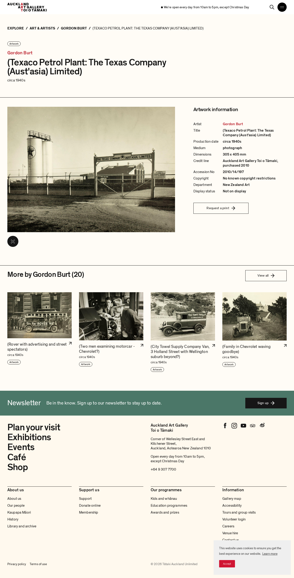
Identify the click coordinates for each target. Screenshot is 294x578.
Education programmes (169, 505)
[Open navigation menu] (282, 7)
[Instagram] (234, 425)
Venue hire (230, 533)
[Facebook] (225, 425)
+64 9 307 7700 (163, 469)
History (12, 519)
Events (20, 447)
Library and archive (21, 526)
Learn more (269, 554)
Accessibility (232, 505)
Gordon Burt (19, 53)
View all (263, 275)
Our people (16, 505)
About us (14, 498)
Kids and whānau (164, 498)
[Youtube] (243, 425)
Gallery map (231, 498)
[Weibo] (262, 425)
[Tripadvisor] (252, 425)
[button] (39, 332)
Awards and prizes (165, 512)
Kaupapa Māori (19, 512)
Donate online (90, 505)
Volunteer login (234, 519)
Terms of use (38, 564)
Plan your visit (33, 427)
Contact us (230, 540)
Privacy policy (16, 564)
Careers (228, 526)
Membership (88, 512)
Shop (17, 467)
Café (16, 457)
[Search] (272, 7)
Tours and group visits (239, 512)
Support (85, 498)
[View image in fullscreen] (12, 241)
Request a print (217, 208)
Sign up (263, 403)
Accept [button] (227, 564)
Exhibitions (29, 437)
